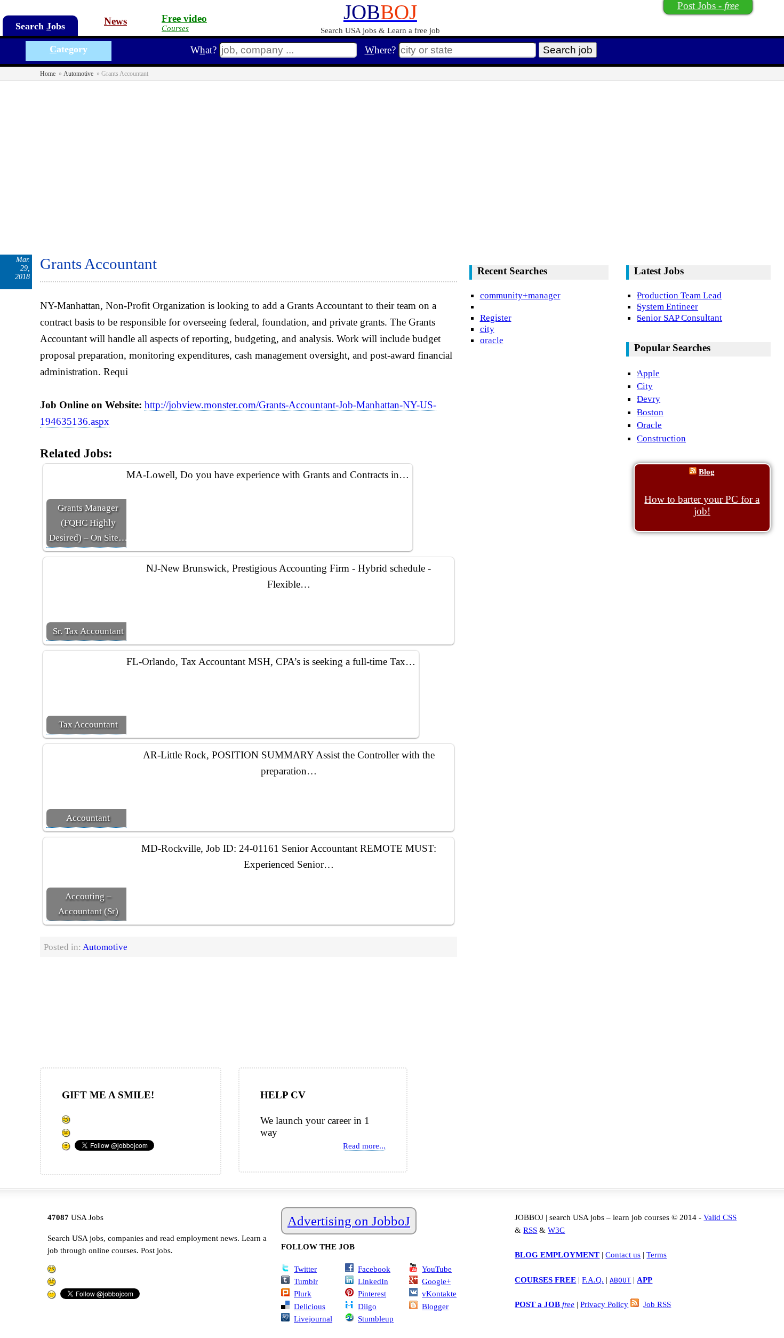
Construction (661, 438)
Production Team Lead (679, 295)
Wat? (203, 50)
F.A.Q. (593, 1279)
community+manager (520, 295)
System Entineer (667, 306)
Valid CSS (720, 1217)
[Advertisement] (392, 161)
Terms (656, 1254)
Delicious (309, 1306)
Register (495, 317)
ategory (68, 49)
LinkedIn (373, 1281)
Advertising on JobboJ (348, 1221)
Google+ (436, 1281)
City (645, 386)
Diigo (367, 1306)
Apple (648, 373)
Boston (650, 412)
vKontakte (439, 1293)
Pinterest (372, 1293)
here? (380, 50)
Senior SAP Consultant (679, 317)
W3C (556, 1229)
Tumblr (306, 1281)
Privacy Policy (604, 1304)
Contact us (623, 1254)
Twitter (305, 1268)
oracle (491, 340)
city (487, 328)
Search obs (40, 26)
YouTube (437, 1268)
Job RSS (657, 1304)
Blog (707, 471)
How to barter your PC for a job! (701, 505)
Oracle (649, 424)
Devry (648, 398)
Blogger (435, 1306)
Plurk (302, 1293)
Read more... (364, 1145)
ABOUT (620, 1280)
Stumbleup (376, 1318)
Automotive (78, 73)
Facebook (374, 1268)
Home (47, 73)
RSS (530, 1229)
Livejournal (313, 1318)
